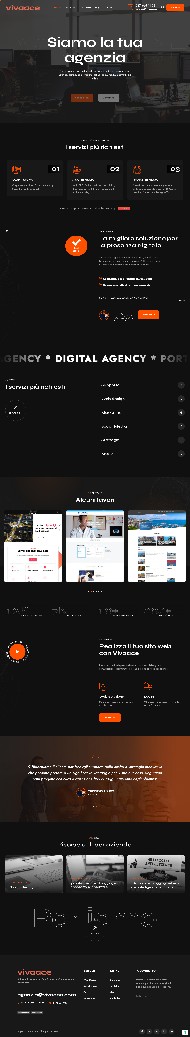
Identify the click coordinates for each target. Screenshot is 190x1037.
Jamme (79, 568)
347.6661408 (60, 1003)
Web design (113, 398)
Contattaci (109, 91)
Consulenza (89, 998)
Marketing (111, 412)
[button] (181, 61)
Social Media (114, 426)
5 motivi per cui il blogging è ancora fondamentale (93, 885)
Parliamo (175, 7)
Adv (85, 992)
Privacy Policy (23, 1012)
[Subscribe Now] (171, 996)
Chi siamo (115, 980)
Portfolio (84, 7)
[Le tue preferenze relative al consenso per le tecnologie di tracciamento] (185, 1032)
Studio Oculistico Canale (31, 568)
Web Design (17, 574)
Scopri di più (82, 91)
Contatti (108, 7)
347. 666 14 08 (145, 5)
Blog (97, 7)
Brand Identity (21, 887)
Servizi (69, 7)
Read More (148, 314)
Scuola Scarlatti (147, 568)
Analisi (107, 453)
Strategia (110, 440)
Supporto (110, 385)
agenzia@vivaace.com (147, 9)
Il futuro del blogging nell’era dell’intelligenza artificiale (155, 885)
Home (57, 7)
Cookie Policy (37, 1012)
